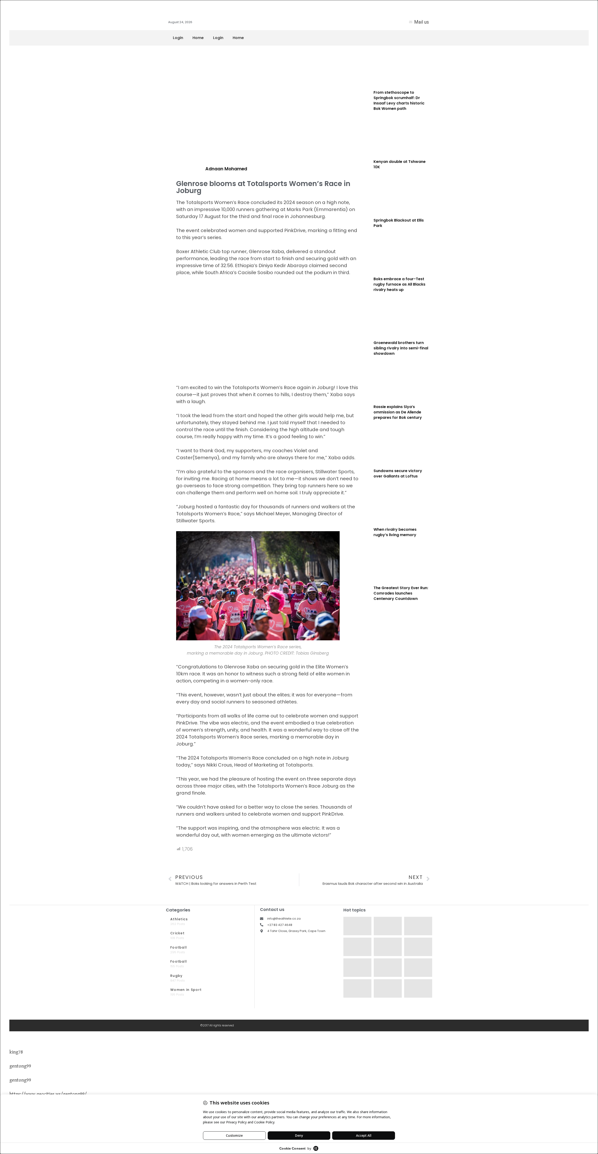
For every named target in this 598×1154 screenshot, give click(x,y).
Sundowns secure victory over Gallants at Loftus (398, 473)
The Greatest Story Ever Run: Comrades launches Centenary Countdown (401, 593)
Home (198, 37)
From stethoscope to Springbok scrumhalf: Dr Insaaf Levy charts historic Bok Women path (399, 100)
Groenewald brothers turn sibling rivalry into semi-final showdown (401, 348)
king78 (16, 1052)
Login (178, 37)
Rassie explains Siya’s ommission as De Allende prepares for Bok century (398, 412)
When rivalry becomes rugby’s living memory (395, 532)
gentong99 (20, 1066)
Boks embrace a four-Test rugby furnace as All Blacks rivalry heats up (399, 284)
